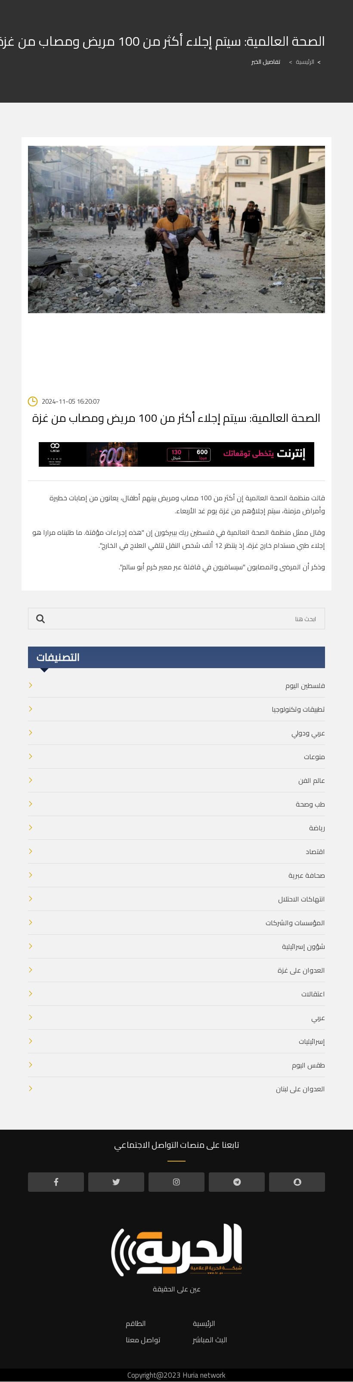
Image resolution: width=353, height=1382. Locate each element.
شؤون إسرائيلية (303, 946)
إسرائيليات (312, 1041)
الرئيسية (301, 61)
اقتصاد (315, 851)
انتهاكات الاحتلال (301, 898)
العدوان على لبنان (300, 1088)
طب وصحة (310, 804)
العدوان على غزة (301, 970)
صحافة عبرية (306, 875)
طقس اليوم (308, 1064)
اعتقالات (313, 993)
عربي (318, 1017)
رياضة (317, 827)
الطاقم (136, 1323)
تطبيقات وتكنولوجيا (298, 709)
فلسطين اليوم (305, 685)
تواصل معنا (143, 1339)
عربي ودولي (308, 732)
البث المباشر (210, 1339)
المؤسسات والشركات (295, 922)
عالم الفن (311, 780)
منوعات (314, 756)
